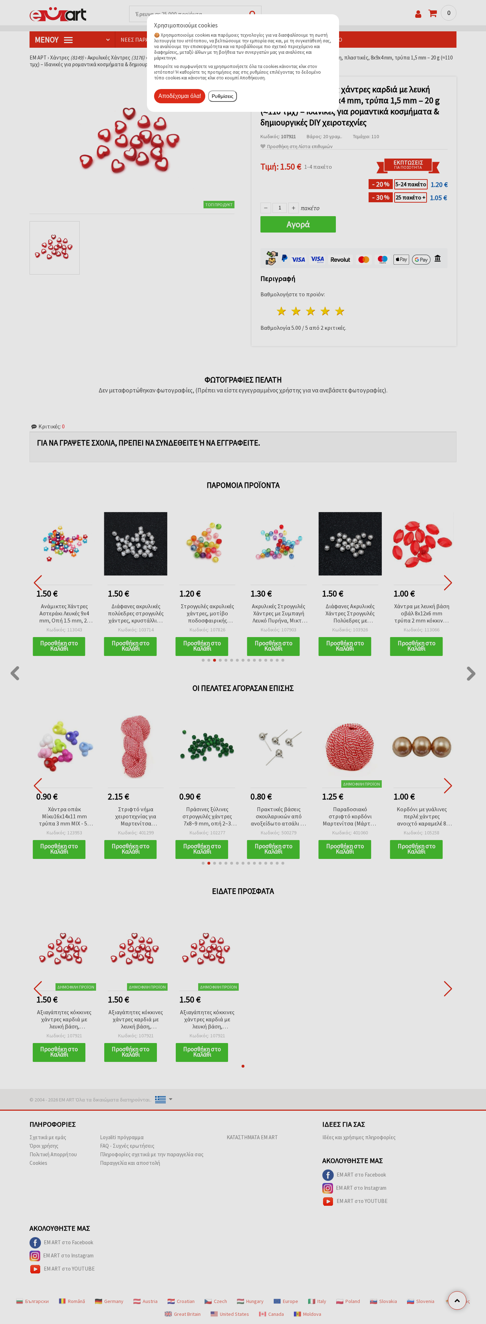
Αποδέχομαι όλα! (179, 96)
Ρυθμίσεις (222, 96)
